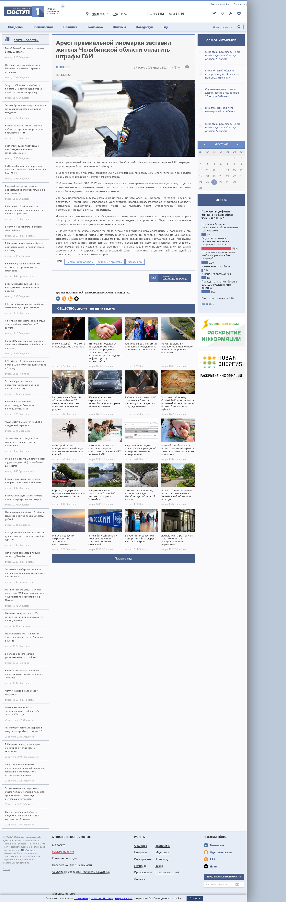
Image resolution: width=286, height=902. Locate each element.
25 (207, 182)
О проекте (239, 4)
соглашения (81, 898)
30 (241, 182)
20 (220, 176)
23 (241, 176)
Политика (70, 27)
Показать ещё (123, 558)
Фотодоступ (144, 27)
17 (200, 176)
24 (200, 182)
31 (200, 188)
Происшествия (42, 27)
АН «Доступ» (28, 850)
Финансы (119, 27)
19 (214, 176)
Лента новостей (26, 40)
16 (241, 170)
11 (207, 170)
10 (200, 170)
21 (227, 176)
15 (234, 170)
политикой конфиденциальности (111, 898)
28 (227, 182)
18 (207, 176)
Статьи (6, 869)
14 (227, 170)
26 (214, 182)
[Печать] (187, 68)
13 (220, 170)
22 (234, 176)
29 (234, 182)
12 (214, 170)
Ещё (165, 27)
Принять (194, 898)
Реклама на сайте (220, 4)
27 (220, 182)
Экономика (95, 27)
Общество (15, 27)
